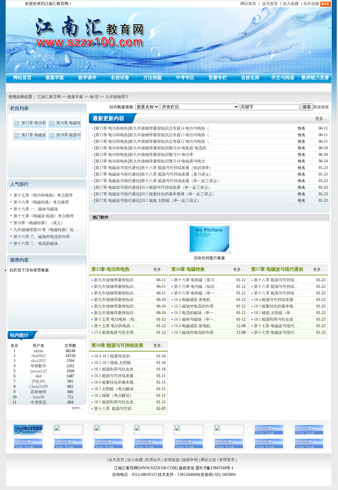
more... (77, 407)
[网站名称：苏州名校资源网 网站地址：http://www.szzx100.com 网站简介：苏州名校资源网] (28, 434)
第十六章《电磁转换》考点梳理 (41, 202)
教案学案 (55, 77)
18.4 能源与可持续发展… (275, 299)
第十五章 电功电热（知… (116, 319)
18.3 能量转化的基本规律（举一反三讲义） (178, 194)
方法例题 (152, 77)
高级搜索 (321, 107)
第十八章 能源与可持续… (276, 280)
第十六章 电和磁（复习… (196, 280)
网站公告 (208, 460)
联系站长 (153, 460)
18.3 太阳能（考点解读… (115, 389)
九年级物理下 (117, 97)
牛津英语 (38, 402)
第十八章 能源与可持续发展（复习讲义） (177, 174)
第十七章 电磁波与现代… (276, 326)
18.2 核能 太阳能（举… (274, 312)
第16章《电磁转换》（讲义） (39, 223)
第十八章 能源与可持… (114, 408)
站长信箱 (311, 3)
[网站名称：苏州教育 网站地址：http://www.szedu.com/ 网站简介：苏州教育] (228, 433)
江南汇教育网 (49, 97)
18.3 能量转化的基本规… (275, 306)
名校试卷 (120, 77)
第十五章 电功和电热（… (116, 326)
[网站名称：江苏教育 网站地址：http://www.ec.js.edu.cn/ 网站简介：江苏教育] (188, 433)
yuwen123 (38, 371)
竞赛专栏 (217, 77)
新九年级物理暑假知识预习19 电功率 (161, 154)
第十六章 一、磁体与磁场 (35, 209)
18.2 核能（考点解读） (113, 395)
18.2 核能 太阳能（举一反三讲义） (171, 200)
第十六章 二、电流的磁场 (35, 243)
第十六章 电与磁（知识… (196, 286)
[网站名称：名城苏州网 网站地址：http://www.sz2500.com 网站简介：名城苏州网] (108, 433)
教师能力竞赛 (315, 77)
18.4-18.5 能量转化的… (114, 356)
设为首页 (270, 3)
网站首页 (248, 3)
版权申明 (190, 460)
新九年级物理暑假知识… (115, 280)
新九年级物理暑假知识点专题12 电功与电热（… (171, 141)
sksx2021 (38, 360)
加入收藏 (291, 3)
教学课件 (87, 77)
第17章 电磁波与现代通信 (117, 167)
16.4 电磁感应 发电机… (194, 299)
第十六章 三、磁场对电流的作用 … (44, 236)
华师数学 (38, 366)
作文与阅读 (282, 77)
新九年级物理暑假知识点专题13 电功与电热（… (171, 135)
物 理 (94, 97)
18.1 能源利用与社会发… (275, 319)
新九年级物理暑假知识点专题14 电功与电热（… (171, 128)
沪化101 (38, 381)
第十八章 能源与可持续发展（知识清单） (177, 167)
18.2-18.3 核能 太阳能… (114, 362)
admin (38, 351)
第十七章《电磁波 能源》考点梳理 (43, 216)
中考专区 (185, 77)
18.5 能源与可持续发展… (115, 375)
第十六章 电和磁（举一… (196, 293)
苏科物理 (38, 392)
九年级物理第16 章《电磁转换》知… (45, 229)
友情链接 (172, 460)
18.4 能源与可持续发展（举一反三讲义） (176, 187)
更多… (321, 118)
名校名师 (250, 77)
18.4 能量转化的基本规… (115, 382)
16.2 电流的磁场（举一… (195, 312)
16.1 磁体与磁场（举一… (195, 319)
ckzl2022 (39, 355)
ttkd (38, 376)
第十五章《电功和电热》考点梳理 (43, 195)
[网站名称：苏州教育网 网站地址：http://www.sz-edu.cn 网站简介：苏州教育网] (68, 433)
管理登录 (227, 460)
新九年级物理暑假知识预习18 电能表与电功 (167, 161)
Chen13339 (39, 386)
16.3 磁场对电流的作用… (195, 306)
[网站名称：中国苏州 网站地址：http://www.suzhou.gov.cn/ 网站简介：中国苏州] (148, 433)
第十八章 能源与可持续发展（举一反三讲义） (181, 181)
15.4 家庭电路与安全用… (115, 332)
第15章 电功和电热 (111, 128)
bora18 (38, 397)
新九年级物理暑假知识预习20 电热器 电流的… (169, 148)
